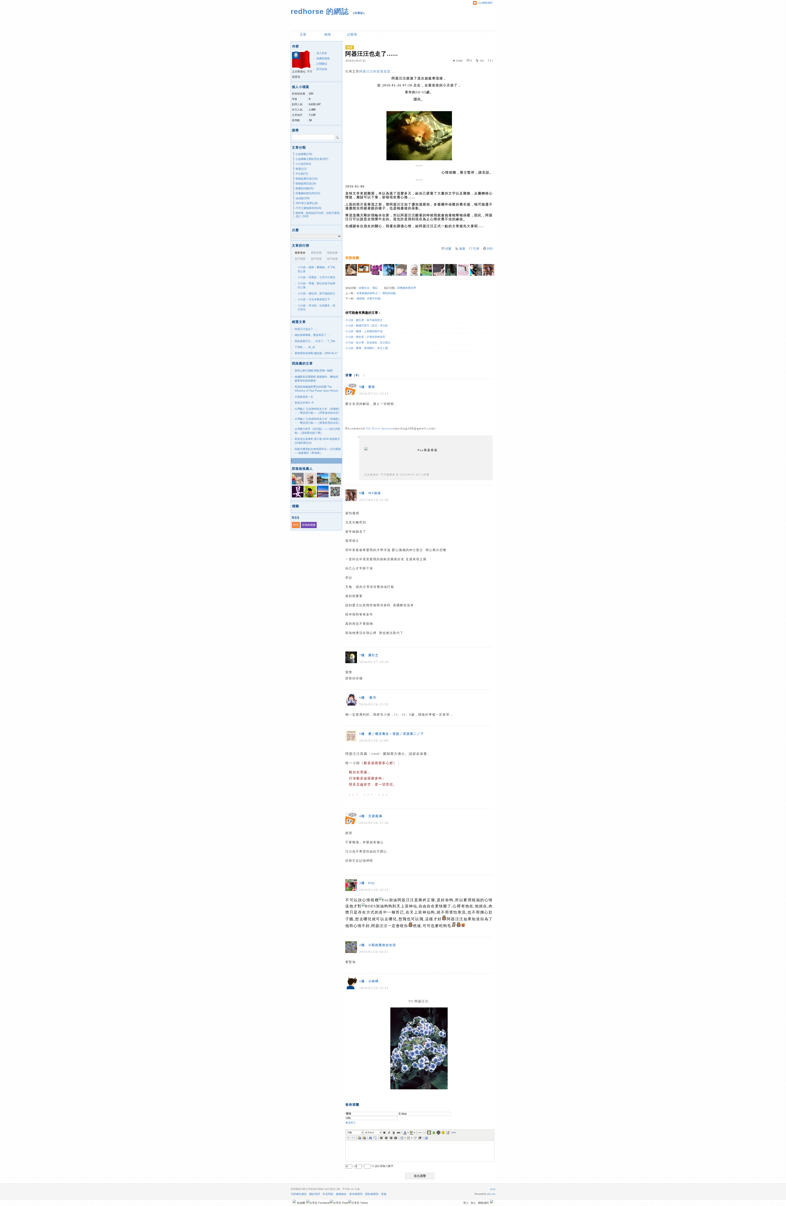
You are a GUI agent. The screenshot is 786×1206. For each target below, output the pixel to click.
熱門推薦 (332, 258)
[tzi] (388, 270)
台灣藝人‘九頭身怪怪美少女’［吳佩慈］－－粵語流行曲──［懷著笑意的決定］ (318, 421)
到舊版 (359, 13)
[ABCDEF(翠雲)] (363, 270)
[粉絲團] (294, 1201)
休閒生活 (364, 287)
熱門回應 (316, 258)
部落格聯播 (308, 524)
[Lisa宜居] (401, 270)
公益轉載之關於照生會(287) (312, 158)
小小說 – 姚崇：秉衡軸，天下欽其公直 (316, 269)
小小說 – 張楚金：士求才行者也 (316, 277)
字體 (349, 1132)
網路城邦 (483, 1202)
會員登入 (350, 1122)
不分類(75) (302, 173)
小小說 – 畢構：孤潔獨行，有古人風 (366, 348)
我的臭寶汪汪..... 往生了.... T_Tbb (315, 341)
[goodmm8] (351, 270)
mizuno (388, 428)
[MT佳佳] (488, 270)
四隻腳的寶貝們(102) (308, 193)
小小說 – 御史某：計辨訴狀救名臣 (365, 336)
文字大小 (369, 1132)
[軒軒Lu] (451, 270)
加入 (473, 1202)
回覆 (448, 248)
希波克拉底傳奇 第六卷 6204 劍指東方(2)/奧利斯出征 (317, 441)
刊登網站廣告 (299, 1194)
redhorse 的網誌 (320, 11)
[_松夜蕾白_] (376, 270)
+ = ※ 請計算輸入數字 (372, 1166)
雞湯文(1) (301, 168)
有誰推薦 (352, 258)
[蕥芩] (463, 270)
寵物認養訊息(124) (306, 178)
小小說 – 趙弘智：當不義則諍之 (364, 320)
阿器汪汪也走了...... (306, 329)
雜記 (375, 287)
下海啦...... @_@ (305, 347)
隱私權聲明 (371, 1194)
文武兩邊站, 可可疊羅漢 (379, 474)
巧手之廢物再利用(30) (308, 208)
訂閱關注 (321, 63)
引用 (476, 248)
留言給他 (321, 69)
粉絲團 (301, 1202)
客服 (383, 1194)
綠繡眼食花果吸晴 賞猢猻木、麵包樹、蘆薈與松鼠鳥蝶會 (318, 378)
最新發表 (300, 252)
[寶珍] (413, 270)
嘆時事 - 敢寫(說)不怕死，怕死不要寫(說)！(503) (318, 214)
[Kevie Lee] (426, 270)
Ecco (376, 428)
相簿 (327, 34)
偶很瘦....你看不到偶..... (370, 298)
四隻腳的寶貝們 (406, 287)
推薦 (462, 248)
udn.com (491, 1193)
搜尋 (337, 137)
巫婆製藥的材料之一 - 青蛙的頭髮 (376, 293)
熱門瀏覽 (300, 258)
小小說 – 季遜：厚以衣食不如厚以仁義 (316, 285)
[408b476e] (476, 270)
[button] (355, 1132)
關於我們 (314, 1194)
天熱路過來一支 (304, 396)
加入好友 (321, 53)
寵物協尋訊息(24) (306, 183)
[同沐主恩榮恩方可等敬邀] (438, 270)
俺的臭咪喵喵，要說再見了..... (313, 335)
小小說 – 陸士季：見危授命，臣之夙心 (368, 342)
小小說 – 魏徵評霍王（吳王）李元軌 (366, 325)
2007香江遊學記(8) (307, 203)
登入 (466, 1202)
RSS (296, 524)
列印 (490, 248)
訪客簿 (352, 34)
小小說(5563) (303, 163)
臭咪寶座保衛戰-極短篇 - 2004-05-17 (316, 353)
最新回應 (316, 252)
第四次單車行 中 (304, 402)
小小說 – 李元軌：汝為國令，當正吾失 (316, 307)
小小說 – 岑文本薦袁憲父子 (314, 299)
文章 (303, 34)
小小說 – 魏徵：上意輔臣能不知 (364, 331)
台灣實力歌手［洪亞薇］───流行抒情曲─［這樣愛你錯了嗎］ (317, 431)
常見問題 (328, 1194)
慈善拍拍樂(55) (304, 188)
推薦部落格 (323, 58)
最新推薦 (332, 252)
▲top (492, 1189)
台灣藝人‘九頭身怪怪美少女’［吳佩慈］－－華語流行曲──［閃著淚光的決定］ (318, 410)
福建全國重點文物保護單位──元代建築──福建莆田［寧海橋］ (318, 451)
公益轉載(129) (304, 154)
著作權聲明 (356, 1194)
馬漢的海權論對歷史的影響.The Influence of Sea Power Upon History (316, 388)
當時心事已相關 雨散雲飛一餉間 (314, 370)
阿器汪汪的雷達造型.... (377, 71)
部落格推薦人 (302, 468)
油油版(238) (302, 198)
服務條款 (341, 1194)
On (368, 428)
